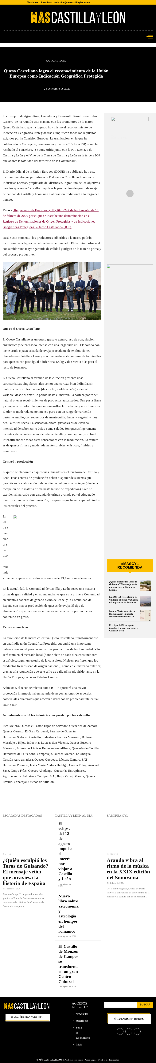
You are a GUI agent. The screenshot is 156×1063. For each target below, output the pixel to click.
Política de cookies (73, 1060)
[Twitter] (137, 1031)
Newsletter (82, 1013)
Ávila (7, 854)
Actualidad (56, 60)
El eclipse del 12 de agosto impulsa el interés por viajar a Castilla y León (123, 628)
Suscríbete (82, 1020)
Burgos (112, 854)
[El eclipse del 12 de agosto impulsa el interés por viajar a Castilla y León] (145, 629)
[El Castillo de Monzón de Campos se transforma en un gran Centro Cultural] (94, 948)
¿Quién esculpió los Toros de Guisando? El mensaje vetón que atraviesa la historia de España (123, 585)
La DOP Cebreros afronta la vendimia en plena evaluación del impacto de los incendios (123, 600)
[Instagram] (128, 1031)
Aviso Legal (91, 1060)
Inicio (79, 1044)
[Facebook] (120, 1031)
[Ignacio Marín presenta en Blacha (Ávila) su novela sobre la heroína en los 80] (145, 615)
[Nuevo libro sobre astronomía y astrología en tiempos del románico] (94, 898)
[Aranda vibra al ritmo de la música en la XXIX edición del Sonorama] (130, 836)
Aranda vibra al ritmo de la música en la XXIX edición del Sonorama (128, 868)
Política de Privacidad (108, 1060)
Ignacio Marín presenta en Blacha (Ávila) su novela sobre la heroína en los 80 (122, 614)
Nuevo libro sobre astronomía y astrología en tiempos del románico (68, 914)
